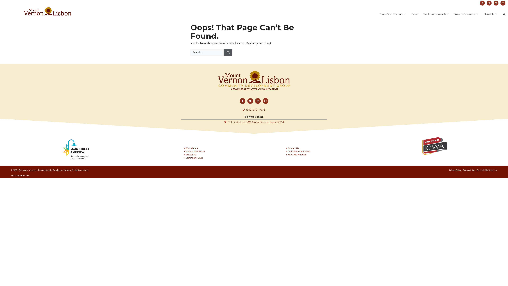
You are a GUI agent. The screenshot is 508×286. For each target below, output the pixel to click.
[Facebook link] (482, 3)
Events (415, 14)
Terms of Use (469, 170)
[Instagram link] (496, 3)
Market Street (24, 175)
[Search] (228, 52)
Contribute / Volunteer (436, 14)
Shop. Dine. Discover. (391, 14)
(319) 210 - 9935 (255, 109)
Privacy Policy (455, 170)
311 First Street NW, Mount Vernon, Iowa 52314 (256, 122)
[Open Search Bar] (503, 14)
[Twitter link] (489, 3)
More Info (489, 14)
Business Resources (464, 14)
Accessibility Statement (487, 170)
